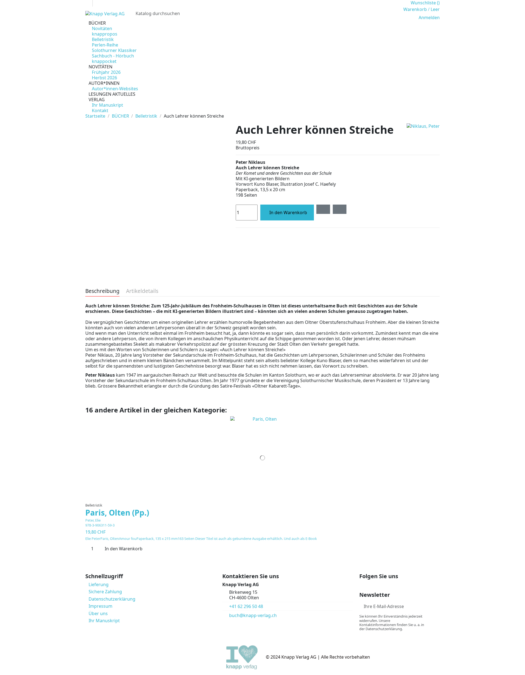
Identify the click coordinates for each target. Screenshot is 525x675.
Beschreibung (102, 291)
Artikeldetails (142, 291)
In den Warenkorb (288, 213)
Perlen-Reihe (105, 45)
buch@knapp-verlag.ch (253, 615)
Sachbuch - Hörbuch (113, 56)
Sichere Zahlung (105, 591)
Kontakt (100, 110)
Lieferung (99, 584)
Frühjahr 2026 (106, 72)
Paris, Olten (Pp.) (117, 512)
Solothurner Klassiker (114, 50)
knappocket (104, 61)
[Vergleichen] (262, 497)
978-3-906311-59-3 (100, 525)
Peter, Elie (93, 520)
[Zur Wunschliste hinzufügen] (323, 209)
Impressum (100, 606)
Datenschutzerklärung (112, 599)
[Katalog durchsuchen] (392, 13)
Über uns (98, 613)
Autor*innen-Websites (115, 89)
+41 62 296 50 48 (246, 606)
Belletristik (103, 39)
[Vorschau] (266, 497)
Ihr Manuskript (107, 105)
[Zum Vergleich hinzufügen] (339, 209)
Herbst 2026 (104, 78)
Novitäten (102, 28)
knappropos (104, 34)
